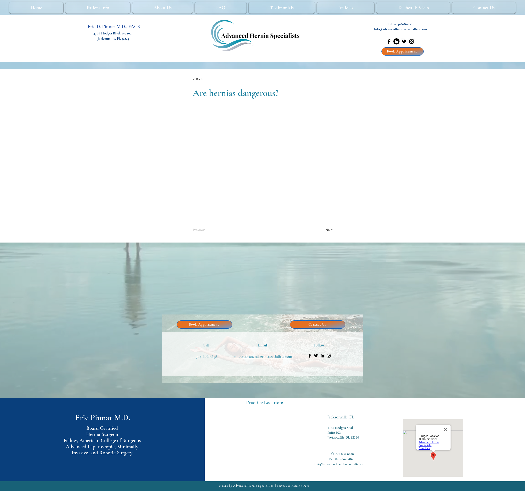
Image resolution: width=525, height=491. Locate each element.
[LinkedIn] (396, 41)
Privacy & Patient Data (293, 486)
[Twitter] (404, 41)
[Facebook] (389, 41)
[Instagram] (412, 41)
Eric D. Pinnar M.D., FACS (114, 27)
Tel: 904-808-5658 (341, 454)
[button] (206, 79)
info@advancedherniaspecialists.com (400, 29)
